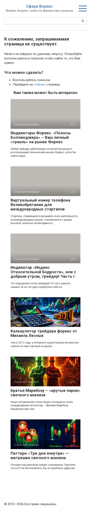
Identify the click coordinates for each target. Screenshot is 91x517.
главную (40, 84)
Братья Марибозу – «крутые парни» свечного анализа (45, 392)
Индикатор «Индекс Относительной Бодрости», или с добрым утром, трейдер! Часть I (43, 272)
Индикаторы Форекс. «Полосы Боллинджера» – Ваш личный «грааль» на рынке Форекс (41, 137)
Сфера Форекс (39, 6)
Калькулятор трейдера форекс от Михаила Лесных (44, 333)
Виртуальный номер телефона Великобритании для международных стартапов (40, 205)
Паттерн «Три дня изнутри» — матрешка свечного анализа (40, 455)
